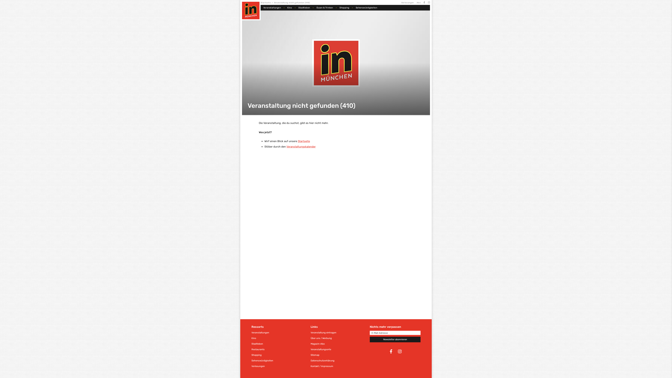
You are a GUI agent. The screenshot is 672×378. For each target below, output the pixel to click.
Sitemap (315, 355)
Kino (289, 7)
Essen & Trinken (325, 7)
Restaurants (258, 349)
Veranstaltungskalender (301, 146)
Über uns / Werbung (321, 338)
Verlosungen (407, 3)
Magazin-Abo (318, 343)
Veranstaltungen (272, 7)
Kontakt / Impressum (322, 366)
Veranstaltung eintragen (323, 332)
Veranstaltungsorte (321, 349)
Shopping (344, 7)
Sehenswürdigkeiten (366, 7)
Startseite (266, 3)
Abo (419, 3)
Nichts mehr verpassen (385, 326)
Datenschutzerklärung (322, 360)
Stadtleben (304, 7)
